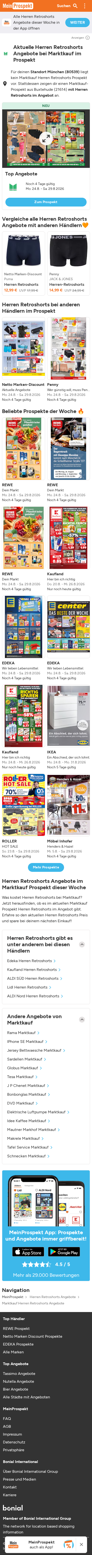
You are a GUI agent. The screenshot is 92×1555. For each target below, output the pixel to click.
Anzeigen (77, 37)
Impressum (12, 1434)
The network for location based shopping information (38, 1529)
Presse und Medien (19, 1479)
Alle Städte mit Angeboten (26, 1397)
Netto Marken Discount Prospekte (32, 1336)
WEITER (77, 22)
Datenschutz (14, 1442)
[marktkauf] (5, 53)
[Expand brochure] (46, 138)
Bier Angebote (15, 1389)
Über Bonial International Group (30, 1471)
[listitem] (23, 263)
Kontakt (10, 1487)
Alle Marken (13, 1352)
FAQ (7, 1418)
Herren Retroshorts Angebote (53, 1297)
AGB (7, 1426)
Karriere (9, 1495)
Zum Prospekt (45, 202)
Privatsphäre (13, 1450)
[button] (84, 5)
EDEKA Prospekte (18, 1344)
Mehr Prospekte (46, 867)
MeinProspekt (12, 1297)
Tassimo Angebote (19, 1373)
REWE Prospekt (16, 1328)
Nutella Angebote (18, 1381)
